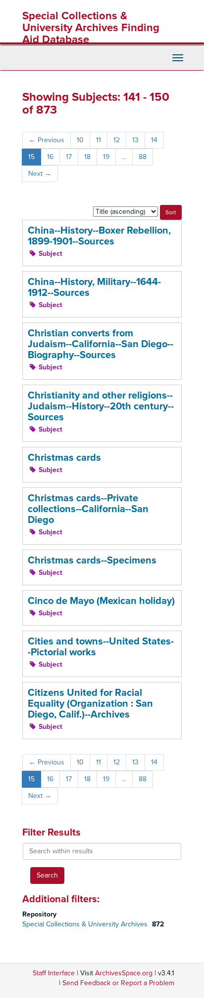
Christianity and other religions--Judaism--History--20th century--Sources (101, 406)
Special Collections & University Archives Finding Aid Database (90, 27)
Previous (46, 140)
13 (135, 140)
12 (116, 140)
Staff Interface (54, 973)
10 (80, 140)
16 (50, 157)
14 (154, 140)
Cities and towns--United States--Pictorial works (101, 647)
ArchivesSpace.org (124, 973)
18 (87, 157)
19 (106, 157)
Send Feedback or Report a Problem (118, 983)
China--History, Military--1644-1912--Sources (94, 287)
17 (69, 157)
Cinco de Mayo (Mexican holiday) (101, 601)
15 (31, 157)
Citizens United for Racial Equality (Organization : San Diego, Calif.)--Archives (90, 703)
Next (39, 173)
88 (143, 157)
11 (98, 140)
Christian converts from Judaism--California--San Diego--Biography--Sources (100, 344)
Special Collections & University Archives (86, 924)
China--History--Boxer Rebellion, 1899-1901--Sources (99, 236)
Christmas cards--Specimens (92, 560)
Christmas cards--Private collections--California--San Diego (88, 509)
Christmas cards (64, 458)
